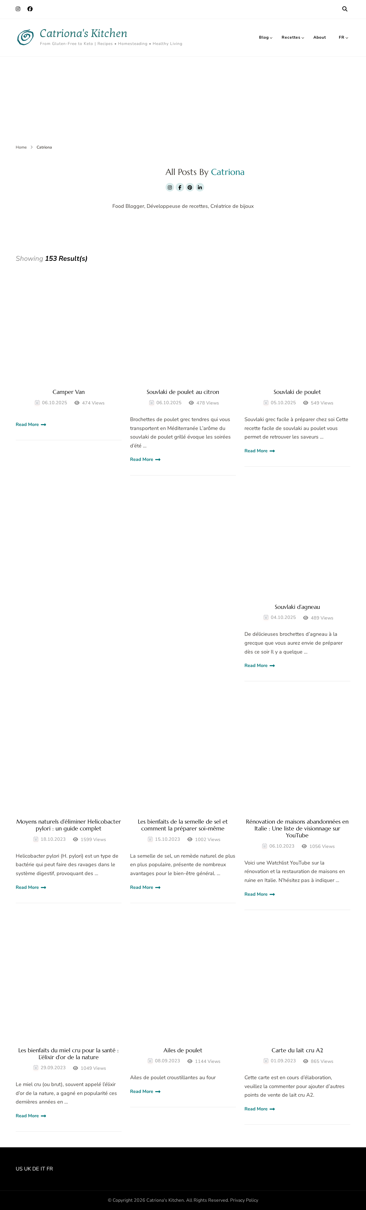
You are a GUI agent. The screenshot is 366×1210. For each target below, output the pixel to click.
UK (27, 1168)
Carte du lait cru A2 (297, 1050)
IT (43, 1168)
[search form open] (344, 9)
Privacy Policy (244, 1200)
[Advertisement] (183, 100)
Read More (27, 424)
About (319, 37)
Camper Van (69, 392)
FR (342, 37)
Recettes (291, 37)
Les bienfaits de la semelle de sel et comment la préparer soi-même (183, 825)
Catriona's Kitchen (84, 33)
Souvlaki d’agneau (297, 607)
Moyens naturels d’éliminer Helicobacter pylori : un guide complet (68, 825)
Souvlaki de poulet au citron (183, 392)
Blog (264, 37)
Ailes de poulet (183, 1050)
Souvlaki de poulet (297, 392)
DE (35, 1168)
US (19, 1168)
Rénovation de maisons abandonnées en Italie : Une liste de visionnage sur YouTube (297, 828)
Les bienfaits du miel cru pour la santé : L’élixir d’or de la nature (68, 1054)
